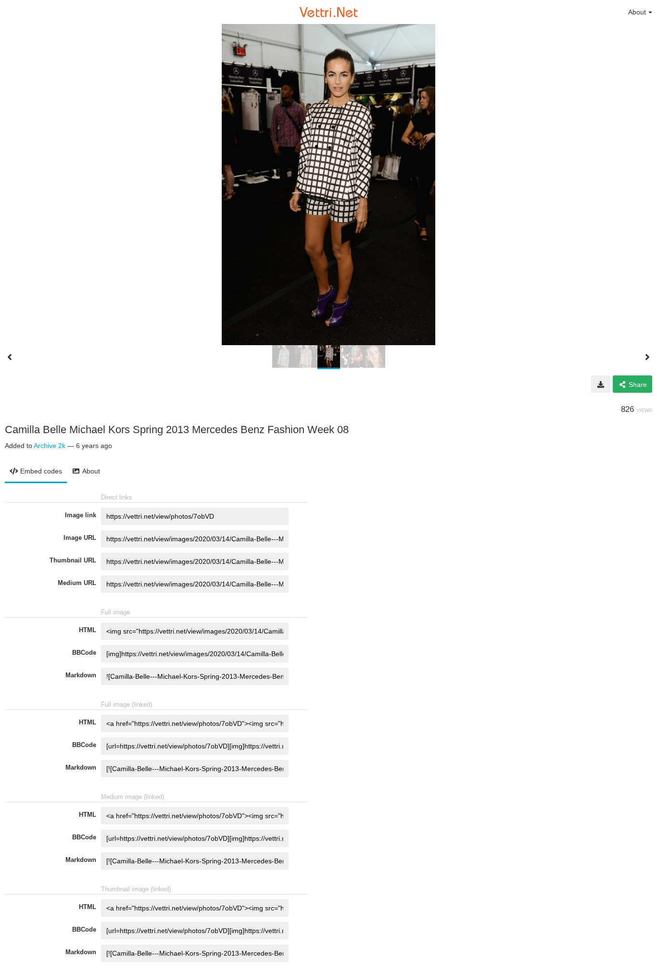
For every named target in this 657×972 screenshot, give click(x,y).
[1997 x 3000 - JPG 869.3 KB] (600, 384)
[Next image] (647, 357)
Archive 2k (49, 445)
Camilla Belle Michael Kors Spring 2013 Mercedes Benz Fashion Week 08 (177, 430)
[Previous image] (9, 357)
